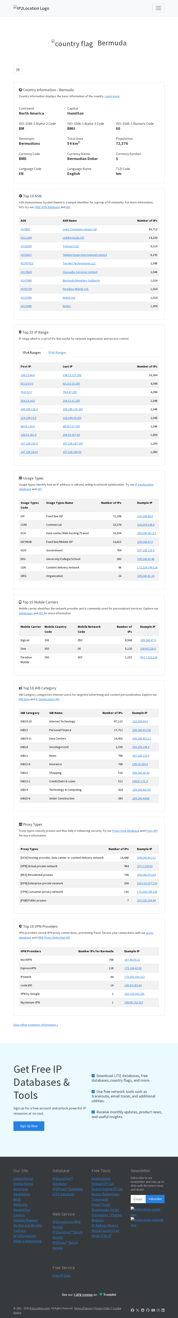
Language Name (79, 168)
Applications (101, 1178)
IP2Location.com (40, 1308)
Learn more (112, 96)
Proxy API (151, 831)
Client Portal (23, 1178)
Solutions (20, 1189)
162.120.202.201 (134, 994)
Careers (19, 1215)
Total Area (75, 138)
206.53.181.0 (28, 435)
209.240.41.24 (145, 576)
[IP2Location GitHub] (148, 1310)
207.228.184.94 (146, 900)
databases (26, 613)
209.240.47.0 (145, 542)
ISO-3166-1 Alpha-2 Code (37, 123)
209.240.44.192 (141, 790)
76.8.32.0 (26, 392)
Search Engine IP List (107, 1189)
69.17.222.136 (148, 657)
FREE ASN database (47, 207)
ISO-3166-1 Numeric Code (135, 123)
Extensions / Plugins (107, 1215)
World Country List (105, 1230)
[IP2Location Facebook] (132, 1310)
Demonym (26, 138)
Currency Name (78, 154)
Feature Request (25, 1220)
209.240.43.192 (141, 730)
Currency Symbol (128, 154)
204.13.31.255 (71, 401)
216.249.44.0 (145, 516)
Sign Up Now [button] (29, 1126)
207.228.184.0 (29, 452)
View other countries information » (35, 1025)
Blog (17, 1199)
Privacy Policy (102, 1308)
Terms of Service (83, 1308)
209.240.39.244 (146, 875)
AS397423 (27, 263)
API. (39, 489)
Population (124, 138)
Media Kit (20, 1204)
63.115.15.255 (71, 384)
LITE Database (63, 1194)
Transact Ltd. (71, 246)
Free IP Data (62, 1275)
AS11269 (26, 238)
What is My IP (101, 1236)
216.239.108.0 (145, 525)
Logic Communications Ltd (80, 229)
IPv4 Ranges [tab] (32, 352)
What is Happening (27, 1241)
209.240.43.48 (145, 559)
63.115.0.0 (27, 384)
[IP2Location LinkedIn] (163, 1310)
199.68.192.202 (133, 1002)
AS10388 (26, 306)
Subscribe (155, 1199)
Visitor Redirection (105, 1194)
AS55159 (26, 289)
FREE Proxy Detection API (53, 937)
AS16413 (26, 255)
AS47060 (26, 280)
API (68, 207)
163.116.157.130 (147, 883)
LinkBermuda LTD (73, 238)
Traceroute (100, 1199)
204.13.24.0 (28, 401)
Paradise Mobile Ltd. (76, 289)
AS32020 (26, 246)
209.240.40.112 (146, 533)
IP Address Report (105, 1225)
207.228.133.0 (145, 550)
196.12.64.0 (28, 375)
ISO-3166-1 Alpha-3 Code (85, 123)
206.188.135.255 (73, 409)
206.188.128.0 (29, 409)
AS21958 (26, 298)
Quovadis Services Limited (80, 272)
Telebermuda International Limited (85, 255)
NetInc (67, 306)
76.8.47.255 (70, 392)
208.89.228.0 (148, 649)
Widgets (98, 1220)
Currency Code (29, 154)
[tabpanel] (89, 411)
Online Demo (23, 1183)
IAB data (24, 699)
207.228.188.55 (72, 452)
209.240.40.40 (140, 773)
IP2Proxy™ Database (68, 1189)
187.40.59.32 (132, 960)
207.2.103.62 (145, 866)
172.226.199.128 (147, 567)
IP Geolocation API (47, 699)
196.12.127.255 (72, 375)
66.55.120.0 (28, 426)
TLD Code (123, 168)
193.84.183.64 (133, 985)
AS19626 (26, 272)
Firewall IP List (103, 1183)
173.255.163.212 (134, 977)
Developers (21, 1194)
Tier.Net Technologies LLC (79, 263)
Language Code (30, 168)
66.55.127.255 (71, 426)
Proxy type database (125, 831)
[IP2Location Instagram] (158, 1310)
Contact (19, 1230)
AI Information (24, 1236)
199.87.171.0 (140, 781)
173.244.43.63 (133, 968)
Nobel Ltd (69, 298)
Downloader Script (105, 1210)
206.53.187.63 (71, 435)
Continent (26, 108)
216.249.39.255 (72, 418)
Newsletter (21, 1210)
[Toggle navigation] (158, 8)
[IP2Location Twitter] (137, 1310)
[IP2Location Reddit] (142, 1310)
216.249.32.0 (28, 418)
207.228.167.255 (73, 443)
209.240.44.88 (140, 798)
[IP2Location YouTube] (153, 1310)
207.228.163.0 (29, 443)
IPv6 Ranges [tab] (57, 352)
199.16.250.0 (140, 764)
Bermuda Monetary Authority (81, 280)
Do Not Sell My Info (27, 1225)
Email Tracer (101, 1204)
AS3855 (25, 229)
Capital (72, 108)
